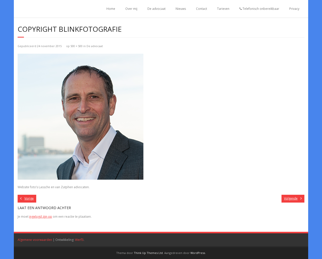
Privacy (294, 9)
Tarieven (223, 9)
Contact (201, 9)
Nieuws (181, 9)
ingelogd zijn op (40, 216)
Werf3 (79, 240)
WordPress (197, 253)
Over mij (131, 9)
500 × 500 (76, 46)
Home (110, 9)
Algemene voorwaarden (35, 240)
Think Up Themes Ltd (148, 253)
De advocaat (156, 9)
